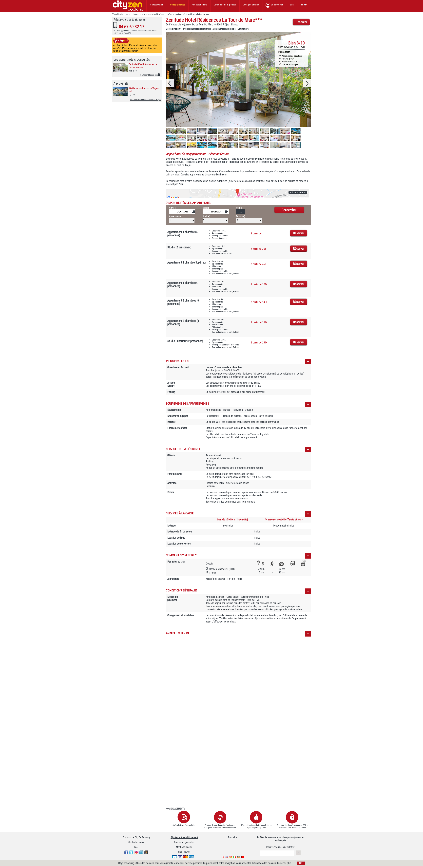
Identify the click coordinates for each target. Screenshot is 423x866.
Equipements (197, 29)
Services (207, 29)
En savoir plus (284, 863)
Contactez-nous (136, 842)
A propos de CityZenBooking (136, 837)
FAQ (136, 847)
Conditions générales (227, 29)
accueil (128, 14)
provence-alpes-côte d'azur (153, 14)
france (136, 14)
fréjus (170, 14)
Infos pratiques (184, 29)
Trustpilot (232, 837)
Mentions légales (184, 847)
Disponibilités (171, 29)
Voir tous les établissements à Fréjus (145, 99)
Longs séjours (225, 4)
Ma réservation (156, 4)
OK (300, 863)
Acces (215, 29)
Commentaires (244, 29)
